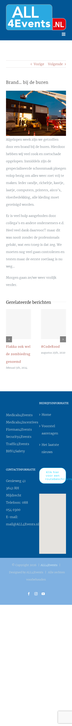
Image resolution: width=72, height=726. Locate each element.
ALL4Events (49, 561)
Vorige (39, 60)
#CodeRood (53, 320)
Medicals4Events (19, 411)
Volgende (55, 60)
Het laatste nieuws (50, 444)
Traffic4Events (17, 440)
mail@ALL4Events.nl (22, 521)
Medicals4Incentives (19, 419)
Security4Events (18, 433)
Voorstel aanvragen (50, 425)
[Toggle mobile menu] (64, 30)
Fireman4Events (19, 426)
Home (46, 411)
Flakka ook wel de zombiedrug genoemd (18, 320)
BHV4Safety (15, 447)
